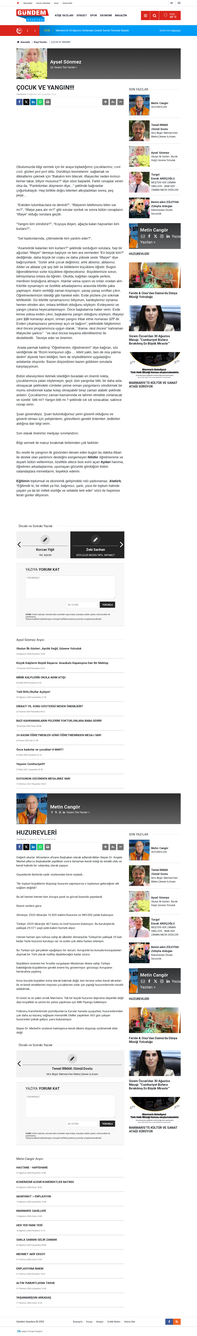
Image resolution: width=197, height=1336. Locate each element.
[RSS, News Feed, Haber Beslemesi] (177, 1322)
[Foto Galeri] (179, 3)
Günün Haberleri (43, 3)
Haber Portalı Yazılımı (32, 1331)
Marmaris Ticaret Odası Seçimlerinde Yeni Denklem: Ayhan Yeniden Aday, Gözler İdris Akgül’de (95, 30)
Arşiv (56, 3)
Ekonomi (106, 15)
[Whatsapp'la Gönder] (40, 102)
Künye (89, 1321)
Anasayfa (25, 42)
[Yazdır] (48, 102)
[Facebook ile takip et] (169, 1322)
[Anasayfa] (18, 3)
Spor (93, 15)
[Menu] (145, 16)
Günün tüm (170, 30)
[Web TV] (171, 3)
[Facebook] (19, 102)
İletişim (99, 1321)
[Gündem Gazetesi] (32, 15)
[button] (105, 102)
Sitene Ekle (67, 3)
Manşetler (28, 3)
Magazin (121, 15)
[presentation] (27, 30)
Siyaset (81, 15)
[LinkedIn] (33, 102)
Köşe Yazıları (64, 15)
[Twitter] (26, 102)
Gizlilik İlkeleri (113, 1321)
